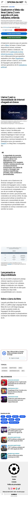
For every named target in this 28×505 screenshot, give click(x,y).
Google (8, 416)
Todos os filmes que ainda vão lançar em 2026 (15, 456)
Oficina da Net (4, 6)
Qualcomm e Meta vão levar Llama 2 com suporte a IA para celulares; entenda (12, 13)
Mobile (20, 367)
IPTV (9, 427)
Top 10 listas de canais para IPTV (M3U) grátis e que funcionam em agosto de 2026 (15, 431)
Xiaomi (17, 419)
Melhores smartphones (14, 437)
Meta (7, 45)
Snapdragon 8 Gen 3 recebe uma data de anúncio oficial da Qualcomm (17, 391)
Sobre (14, 479)
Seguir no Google (8, 30)
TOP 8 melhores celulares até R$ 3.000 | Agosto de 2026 (16, 440)
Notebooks (4, 370)
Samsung (22, 416)
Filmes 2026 (4, 422)
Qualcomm (11, 6)
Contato (14, 482)
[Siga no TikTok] (19, 489)
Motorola (15, 416)
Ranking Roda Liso (14, 422)
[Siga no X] (9, 489)
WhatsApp (4, 419)
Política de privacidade (14, 484)
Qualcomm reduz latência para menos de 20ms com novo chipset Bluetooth (16, 400)
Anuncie (14, 477)
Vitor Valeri (6, 27)
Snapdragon (19, 58)
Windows (11, 419)
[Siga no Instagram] (12, 489)
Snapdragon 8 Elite (14, 370)
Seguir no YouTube (21, 30)
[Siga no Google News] (17, 489)
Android (9, 264)
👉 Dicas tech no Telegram (14, 33)
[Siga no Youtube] (14, 489)
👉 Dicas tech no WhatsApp (14, 37)
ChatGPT (4, 143)
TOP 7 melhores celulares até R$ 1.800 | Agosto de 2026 (16, 448)
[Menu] (2, 2)
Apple (3, 416)
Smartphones (12, 367)
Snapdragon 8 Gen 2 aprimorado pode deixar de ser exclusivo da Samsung (17, 383)
